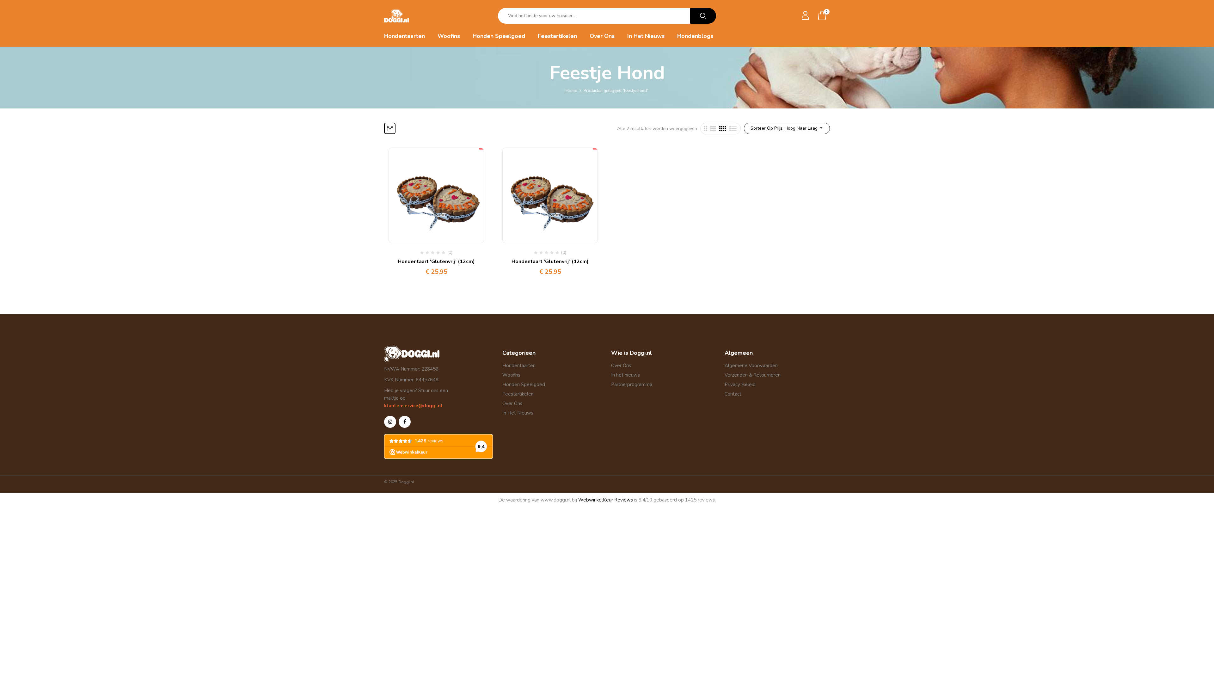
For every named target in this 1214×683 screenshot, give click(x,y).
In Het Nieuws (517, 413)
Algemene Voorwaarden (751, 365)
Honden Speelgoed (523, 384)
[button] (822, 16)
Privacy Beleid (740, 384)
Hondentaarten (519, 365)
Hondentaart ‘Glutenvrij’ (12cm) (436, 261)
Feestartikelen (518, 394)
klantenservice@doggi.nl (413, 406)
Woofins (511, 375)
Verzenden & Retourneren (753, 375)
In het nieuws (625, 375)
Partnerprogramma (631, 384)
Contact (733, 394)
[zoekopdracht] (703, 16)
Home (571, 91)
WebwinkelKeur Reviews (605, 500)
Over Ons (512, 403)
